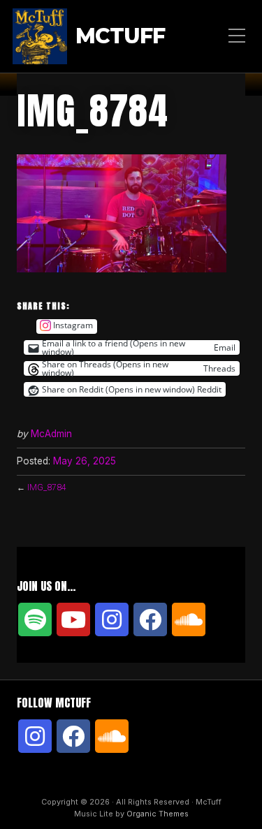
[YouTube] (73, 619)
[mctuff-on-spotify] (35, 619)
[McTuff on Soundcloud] (188, 619)
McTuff (120, 36)
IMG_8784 (46, 487)
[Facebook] (150, 619)
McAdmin (51, 433)
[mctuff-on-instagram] (112, 619)
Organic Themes (157, 814)
